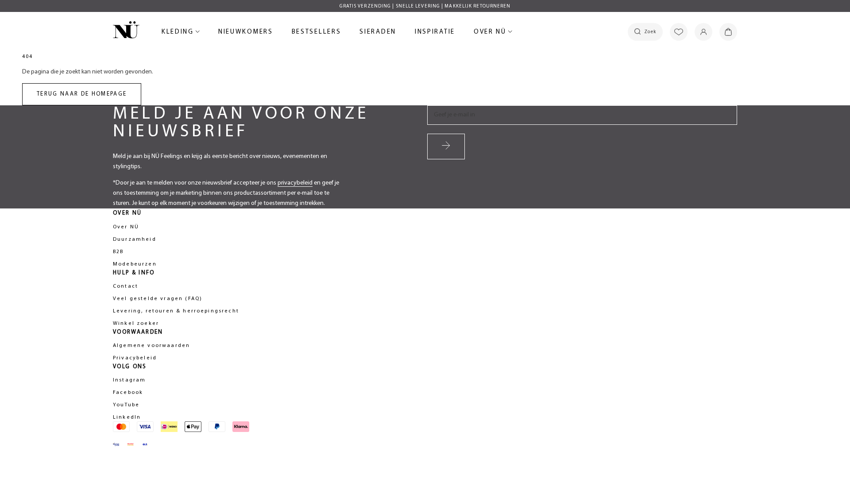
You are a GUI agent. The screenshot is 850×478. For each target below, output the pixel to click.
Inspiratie (435, 32)
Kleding (179, 33)
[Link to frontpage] (126, 31)
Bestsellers (316, 33)
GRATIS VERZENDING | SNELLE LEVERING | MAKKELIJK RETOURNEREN (425, 6)
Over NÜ (491, 33)
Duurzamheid (134, 239)
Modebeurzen (135, 264)
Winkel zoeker (136, 323)
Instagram (129, 380)
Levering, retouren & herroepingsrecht (176, 311)
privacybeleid (295, 183)
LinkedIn (127, 417)
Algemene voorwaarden (151, 345)
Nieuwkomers (245, 33)
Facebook (128, 392)
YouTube (126, 405)
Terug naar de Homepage (82, 94)
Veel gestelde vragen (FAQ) (157, 298)
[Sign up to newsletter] (446, 146)
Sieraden (377, 33)
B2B (118, 251)
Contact (125, 286)
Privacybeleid (135, 358)
